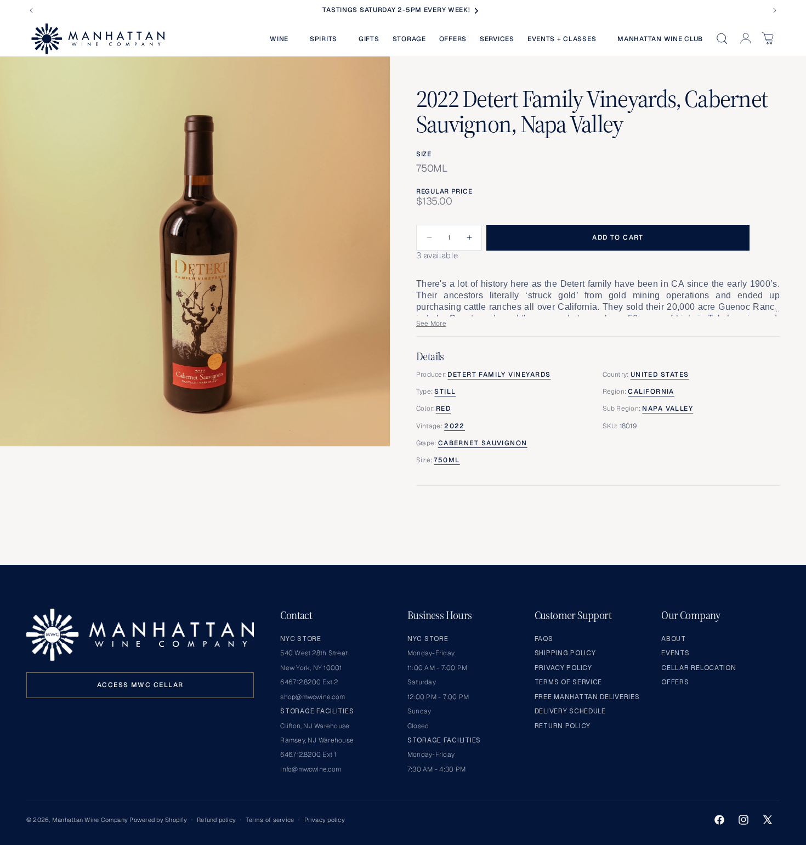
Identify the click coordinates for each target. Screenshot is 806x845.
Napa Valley (667, 408)
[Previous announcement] (31, 10)
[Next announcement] (775, 10)
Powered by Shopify (157, 820)
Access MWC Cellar (140, 684)
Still (445, 391)
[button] (283, 39)
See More (431, 323)
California (651, 391)
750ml (446, 460)
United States (660, 374)
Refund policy (216, 820)
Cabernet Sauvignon (482, 443)
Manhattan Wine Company (90, 820)
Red (443, 408)
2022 (454, 426)
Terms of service (270, 820)
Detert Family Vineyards (498, 374)
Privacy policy (324, 820)
